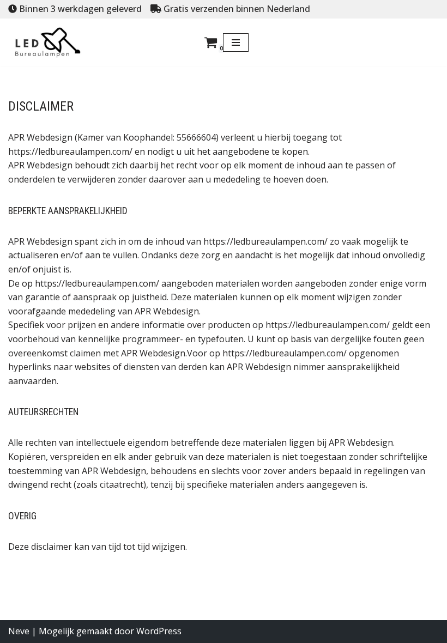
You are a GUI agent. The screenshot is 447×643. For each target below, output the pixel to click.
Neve (18, 631)
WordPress (159, 631)
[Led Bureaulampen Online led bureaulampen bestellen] (56, 42)
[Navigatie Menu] (236, 42)
